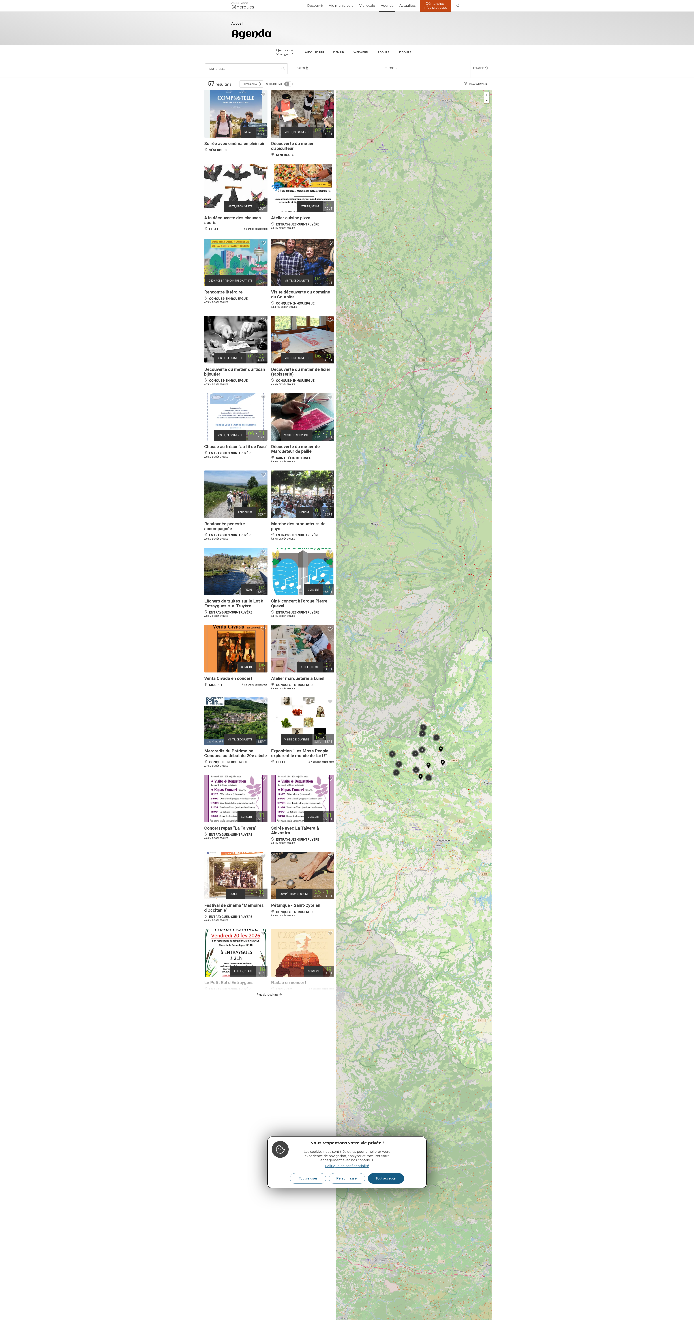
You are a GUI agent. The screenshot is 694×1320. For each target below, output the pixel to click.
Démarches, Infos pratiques (435, 6)
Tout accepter (386, 1178)
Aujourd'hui (314, 52)
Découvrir (315, 6)
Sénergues (242, 5)
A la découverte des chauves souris (232, 220)
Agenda (387, 6)
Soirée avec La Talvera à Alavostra (295, 830)
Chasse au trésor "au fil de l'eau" (235, 446)
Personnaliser (347, 1178)
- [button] (487, 100)
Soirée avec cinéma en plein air (234, 143)
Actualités (407, 6)
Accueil (237, 23)
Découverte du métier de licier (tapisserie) (300, 372)
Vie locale (367, 6)
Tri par (249, 84)
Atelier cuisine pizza (290, 217)
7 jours (383, 52)
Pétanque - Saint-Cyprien (295, 905)
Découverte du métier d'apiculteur (292, 146)
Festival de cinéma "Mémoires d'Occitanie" (234, 908)
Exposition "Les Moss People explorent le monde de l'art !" (299, 753)
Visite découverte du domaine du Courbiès (300, 294)
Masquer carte (478, 84)
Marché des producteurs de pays (298, 526)
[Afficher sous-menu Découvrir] (324, 6)
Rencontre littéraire (223, 292)
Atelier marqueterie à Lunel (297, 678)
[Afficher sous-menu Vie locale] (376, 6)
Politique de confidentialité (347, 1166)
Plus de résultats (268, 994)
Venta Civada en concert (228, 678)
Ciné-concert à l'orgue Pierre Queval (299, 603)
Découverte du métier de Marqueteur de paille (295, 449)
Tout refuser (308, 1178)
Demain (338, 52)
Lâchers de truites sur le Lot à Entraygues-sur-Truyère (233, 603)
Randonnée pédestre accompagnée (224, 526)
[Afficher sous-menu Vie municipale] (355, 6)
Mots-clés (217, 69)
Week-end (361, 52)
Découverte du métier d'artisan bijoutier (234, 372)
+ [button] (487, 95)
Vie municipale (341, 6)
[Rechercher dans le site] (458, 6)
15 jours (405, 52)
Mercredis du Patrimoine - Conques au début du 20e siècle (235, 753)
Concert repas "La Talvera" (230, 828)
